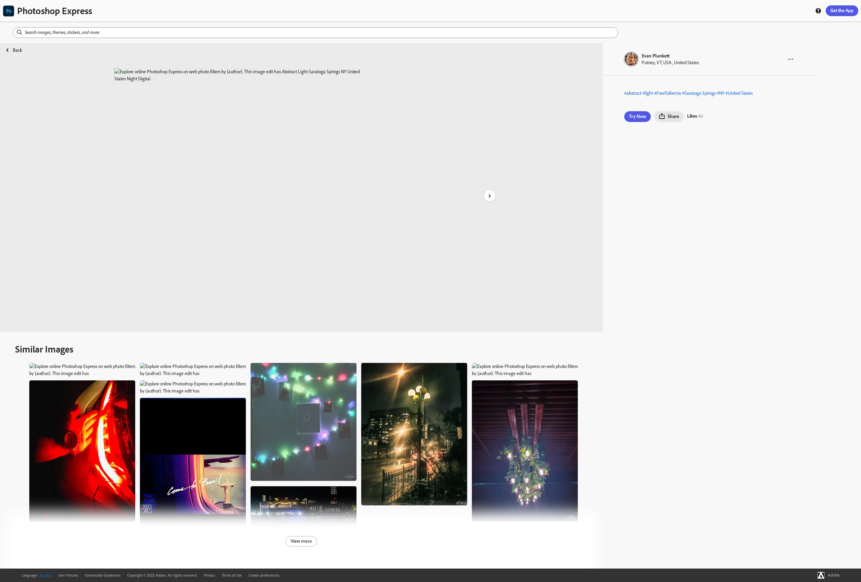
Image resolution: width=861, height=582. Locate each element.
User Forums (68, 575)
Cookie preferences (264, 575)
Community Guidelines (102, 575)
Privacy (209, 575)
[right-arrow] (489, 195)
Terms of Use (232, 575)
